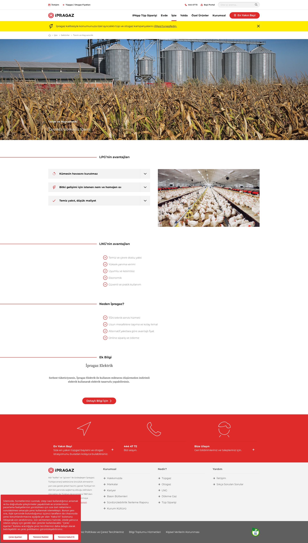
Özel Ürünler (200, 15)
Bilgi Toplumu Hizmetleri (145, 532)
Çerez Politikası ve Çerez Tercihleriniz (100, 532)
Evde (164, 15)
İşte (173, 15)
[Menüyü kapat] (258, 26)
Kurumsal (219, 15)
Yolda (184, 15)
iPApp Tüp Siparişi (144, 15)
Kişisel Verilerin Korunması (182, 532)
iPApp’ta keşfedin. (165, 26)
